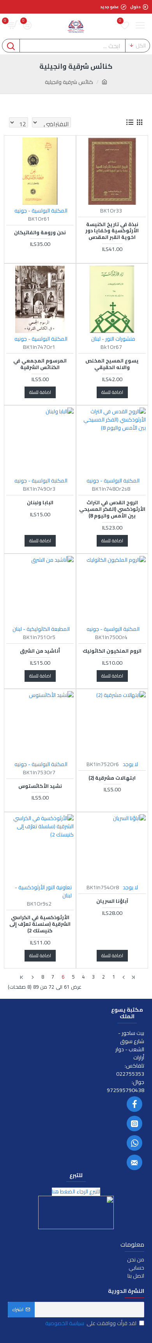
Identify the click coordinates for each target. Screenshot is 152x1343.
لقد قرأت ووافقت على (90, 1323)
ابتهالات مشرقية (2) (112, 778)
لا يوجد (130, 764)
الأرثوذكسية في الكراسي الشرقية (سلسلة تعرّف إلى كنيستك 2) (40, 924)
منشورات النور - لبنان (113, 339)
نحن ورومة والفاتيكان (40, 232)
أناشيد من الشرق (40, 651)
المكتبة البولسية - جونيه (40, 211)
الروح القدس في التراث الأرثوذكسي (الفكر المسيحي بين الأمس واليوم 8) (112, 509)
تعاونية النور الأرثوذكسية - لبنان (43, 891)
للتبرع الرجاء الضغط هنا (76, 1192)
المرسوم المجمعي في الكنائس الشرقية (40, 364)
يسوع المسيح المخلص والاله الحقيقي (112, 364)
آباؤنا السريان (112, 901)
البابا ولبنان (40, 502)
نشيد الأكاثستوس (40, 786)
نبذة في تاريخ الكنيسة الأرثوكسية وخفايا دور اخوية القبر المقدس (112, 231)
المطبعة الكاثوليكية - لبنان (41, 629)
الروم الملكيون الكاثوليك (112, 651)
